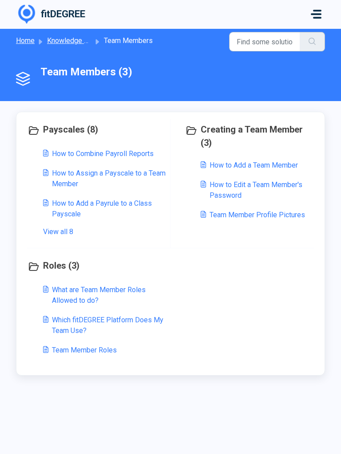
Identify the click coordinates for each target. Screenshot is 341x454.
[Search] (312, 41)
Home (25, 40)
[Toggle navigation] (316, 14)
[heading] (97, 130)
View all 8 (58, 231)
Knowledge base (73, 40)
